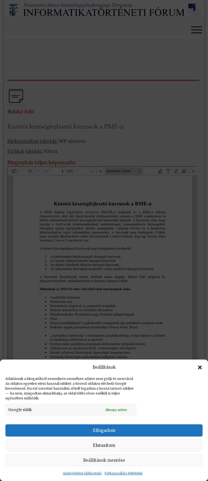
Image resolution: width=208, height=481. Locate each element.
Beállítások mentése (104, 460)
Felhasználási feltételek (123, 473)
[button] (200, 367)
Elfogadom (104, 430)
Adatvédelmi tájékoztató (82, 473)
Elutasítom (104, 445)
